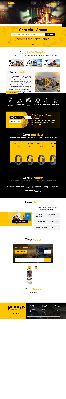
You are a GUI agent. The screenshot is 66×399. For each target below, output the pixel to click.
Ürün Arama (50, 34)
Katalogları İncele (20, 221)
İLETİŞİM (31, 311)
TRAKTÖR (47, 65)
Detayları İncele (15, 121)
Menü (54, 4)
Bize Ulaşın (44, 314)
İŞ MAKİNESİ (12, 66)
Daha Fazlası (12, 92)
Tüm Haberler (21, 251)
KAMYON (29, 66)
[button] (58, 4)
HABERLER (56, 310)
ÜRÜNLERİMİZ (32, 309)
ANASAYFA (32, 306)
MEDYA (31, 310)
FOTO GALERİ (57, 306)
